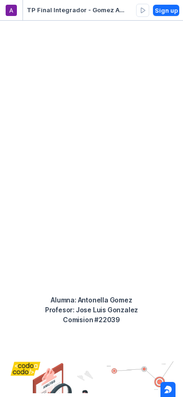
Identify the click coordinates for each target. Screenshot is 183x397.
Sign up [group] (166, 10)
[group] (142, 10)
